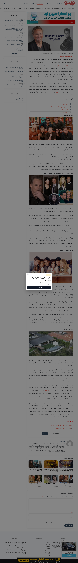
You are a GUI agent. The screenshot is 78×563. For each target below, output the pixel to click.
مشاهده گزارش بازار (39, 287)
